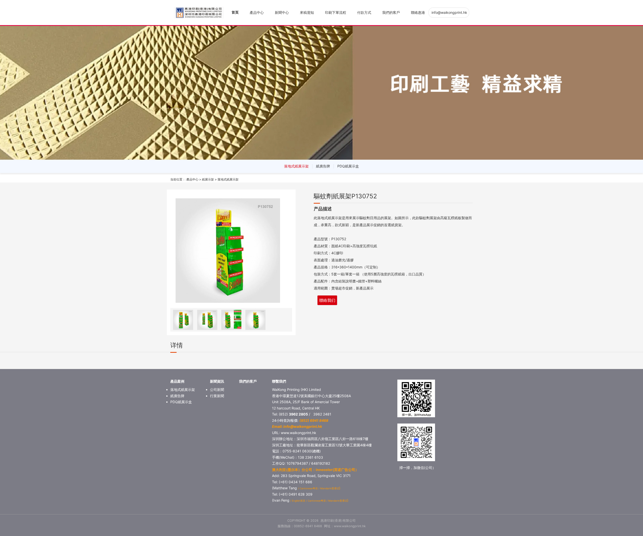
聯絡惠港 (418, 12)
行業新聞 (217, 396)
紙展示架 (208, 179)
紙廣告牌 (323, 166)
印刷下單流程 (335, 12)
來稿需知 (307, 12)
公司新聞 (217, 389)
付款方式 (364, 12)
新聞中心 (282, 12)
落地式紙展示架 (296, 166)
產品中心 (257, 12)
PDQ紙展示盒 (348, 166)
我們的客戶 (391, 12)
